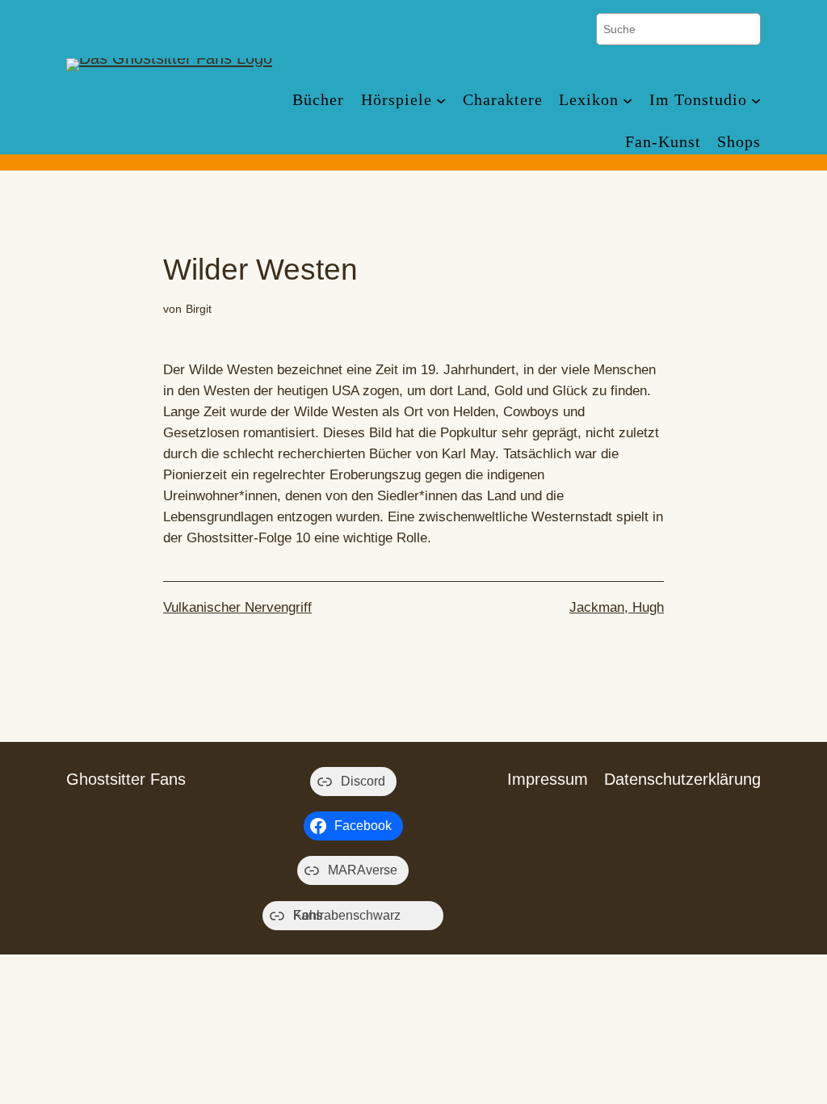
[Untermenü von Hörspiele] (441, 99)
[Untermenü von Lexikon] (627, 99)
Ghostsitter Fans (126, 779)
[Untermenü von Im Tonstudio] (756, 99)
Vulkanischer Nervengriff (237, 607)
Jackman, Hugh (616, 607)
